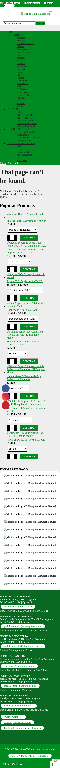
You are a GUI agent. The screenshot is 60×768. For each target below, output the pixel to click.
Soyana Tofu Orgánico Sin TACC (25, 281)
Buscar (40, 23)
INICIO (12, 11)
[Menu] (50, 11)
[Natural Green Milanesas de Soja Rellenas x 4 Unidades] (27, 372)
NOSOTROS (25, 11)
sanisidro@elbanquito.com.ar (19, 666)
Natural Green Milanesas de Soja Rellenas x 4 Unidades (24, 378)
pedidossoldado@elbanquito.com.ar (23, 626)
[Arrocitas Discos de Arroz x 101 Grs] (27, 435)
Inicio (3, 163)
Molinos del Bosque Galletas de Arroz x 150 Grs (23, 343)
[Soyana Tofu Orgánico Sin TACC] (27, 277)
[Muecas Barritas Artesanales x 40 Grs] (27, 217)
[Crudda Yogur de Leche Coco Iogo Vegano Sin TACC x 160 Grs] (27, 245)
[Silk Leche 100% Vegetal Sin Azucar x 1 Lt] (27, 404)
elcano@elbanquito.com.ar (18, 606)
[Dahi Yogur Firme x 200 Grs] (27, 306)
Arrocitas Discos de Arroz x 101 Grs (26, 439)
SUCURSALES (41, 11)
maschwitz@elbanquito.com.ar (20, 685)
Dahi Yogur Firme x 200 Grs (22, 309)
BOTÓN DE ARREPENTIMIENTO (30, 755)
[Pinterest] (1, 3)
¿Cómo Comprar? (13, 3)
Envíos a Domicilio (32, 3)
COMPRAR (29, 237)
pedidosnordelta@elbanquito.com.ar (23, 646)
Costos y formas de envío (17, 722)
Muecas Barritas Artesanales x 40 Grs (26, 220)
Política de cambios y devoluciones (22, 728)
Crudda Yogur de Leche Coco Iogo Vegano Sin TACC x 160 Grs (25, 251)
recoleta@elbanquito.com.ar (19, 705)
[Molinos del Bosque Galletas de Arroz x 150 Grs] (27, 337)
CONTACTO (14, 13)
